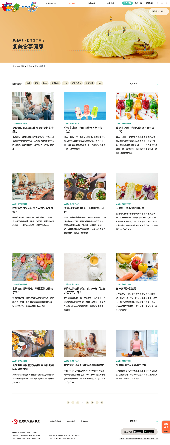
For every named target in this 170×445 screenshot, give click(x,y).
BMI (99, 83)
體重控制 (55, 83)
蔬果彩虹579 (51, 3)
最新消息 (150, 3)
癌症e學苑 (71, 421)
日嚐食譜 (91, 3)
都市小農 (110, 3)
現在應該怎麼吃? (159, 11)
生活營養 (89, 83)
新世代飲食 (76, 83)
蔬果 (28, 83)
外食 (65, 83)
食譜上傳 (138, 3)
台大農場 (84, 421)
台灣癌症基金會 (55, 421)
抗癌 (45, 83)
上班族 (29, 66)
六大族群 (72, 3)
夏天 (37, 83)
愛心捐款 (127, 3)
